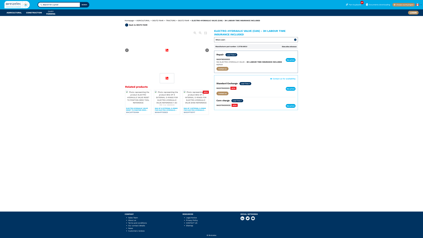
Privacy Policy (192, 220)
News (130, 228)
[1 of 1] (167, 78)
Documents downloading (379, 5)
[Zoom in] (194, 32)
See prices (291, 60)
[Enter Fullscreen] (205, 32)
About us (132, 220)
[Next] (207, 50)
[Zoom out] (200, 32)
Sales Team (133, 218)
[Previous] (127, 50)
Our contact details (136, 226)
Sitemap (189, 226)
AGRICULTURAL (143, 21)
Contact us (222, 69)
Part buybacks (355, 5)
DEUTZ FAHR (157, 21)
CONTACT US (191, 223)
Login (413, 12)
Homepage (129, 21)
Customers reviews (136, 231)
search (84, 5)
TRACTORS (170, 21)
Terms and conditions (137, 223)
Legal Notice (191, 218)
